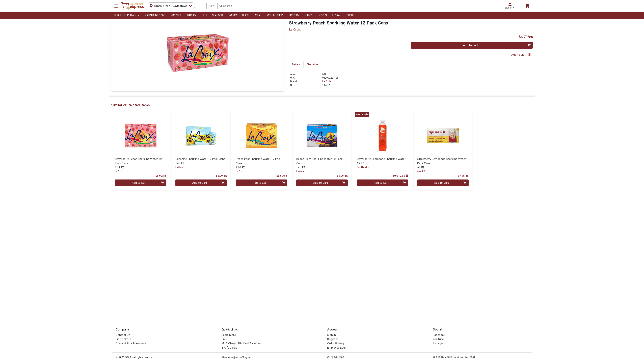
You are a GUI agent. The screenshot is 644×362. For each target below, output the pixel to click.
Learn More (229, 335)
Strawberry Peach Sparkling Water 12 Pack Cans (138, 163)
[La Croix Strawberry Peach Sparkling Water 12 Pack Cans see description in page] (140, 131)
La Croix (326, 81)
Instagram (439, 343)
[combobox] (354, 6)
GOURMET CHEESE (239, 15)
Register (332, 339)
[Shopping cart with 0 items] (527, 6)
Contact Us (123, 335)
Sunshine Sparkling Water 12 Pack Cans (200, 161)
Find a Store (123, 339)
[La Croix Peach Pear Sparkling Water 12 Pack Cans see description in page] (261, 131)
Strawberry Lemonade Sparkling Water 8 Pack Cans (442, 163)
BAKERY (191, 15)
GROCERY (294, 15)
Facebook (439, 335)
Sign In (331, 335)
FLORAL (336, 15)
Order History (335, 343)
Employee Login (337, 347)
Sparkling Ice (363, 167)
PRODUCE (176, 15)
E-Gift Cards (229, 347)
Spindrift (421, 171)
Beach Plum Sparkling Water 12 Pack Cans (319, 163)
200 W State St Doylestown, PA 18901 (454, 357)
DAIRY (308, 15)
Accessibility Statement (131, 343)
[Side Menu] (116, 6)
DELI (204, 15)
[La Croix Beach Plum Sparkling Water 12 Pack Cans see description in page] (322, 131)
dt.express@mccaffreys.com (238, 357)
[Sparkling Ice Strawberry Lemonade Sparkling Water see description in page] (382, 131)
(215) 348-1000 (335, 357)
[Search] (221, 6)
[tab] (296, 64)
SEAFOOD (217, 15)
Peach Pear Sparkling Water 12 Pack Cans (258, 163)
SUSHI (350, 15)
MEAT (258, 15)
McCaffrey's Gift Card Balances (241, 343)
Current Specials (125, 15)
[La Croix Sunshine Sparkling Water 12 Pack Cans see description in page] (201, 131)
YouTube (438, 339)
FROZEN (322, 15)
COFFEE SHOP (275, 15)
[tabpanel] (411, 81)
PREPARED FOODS (155, 15)
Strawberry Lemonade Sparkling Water (381, 161)
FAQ (224, 339)
